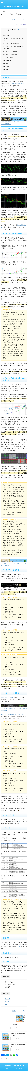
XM (6, 1004)
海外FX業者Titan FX (7, 697)
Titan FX (7, 999)
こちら (4, 580)
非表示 (18, 30)
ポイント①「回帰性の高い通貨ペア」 (13, 39)
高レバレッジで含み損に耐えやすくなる (12, 714)
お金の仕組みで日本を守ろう (14, 6)
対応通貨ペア (7, 66)
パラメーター (7, 60)
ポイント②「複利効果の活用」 (13, 43)
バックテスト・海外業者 (10, 54)
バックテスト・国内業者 (10, 51)
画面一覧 (6, 63)
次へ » (25, 19)
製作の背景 (6, 35)
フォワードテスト (8, 57)
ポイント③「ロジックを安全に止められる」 (13, 47)
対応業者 (6, 69)
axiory (7, 1001)
